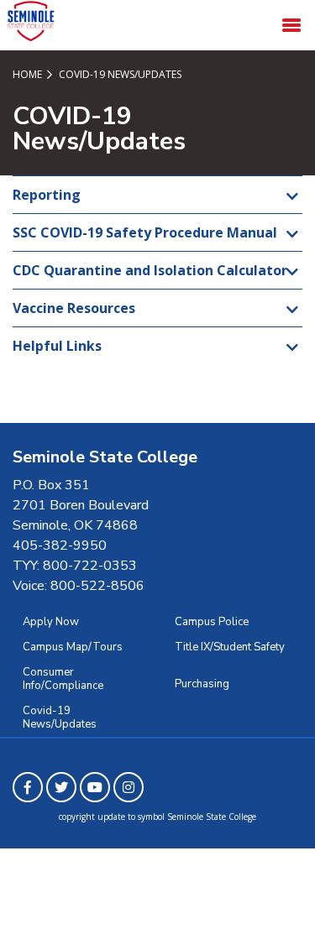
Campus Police (212, 621)
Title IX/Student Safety (230, 647)
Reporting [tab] (47, 194)
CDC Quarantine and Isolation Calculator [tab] (150, 270)
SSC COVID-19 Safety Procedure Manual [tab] (145, 232)
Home (27, 74)
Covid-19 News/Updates (60, 717)
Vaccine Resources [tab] (74, 308)
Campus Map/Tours (73, 647)
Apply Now (51, 621)
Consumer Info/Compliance (63, 679)
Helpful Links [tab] (57, 346)
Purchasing (202, 684)
